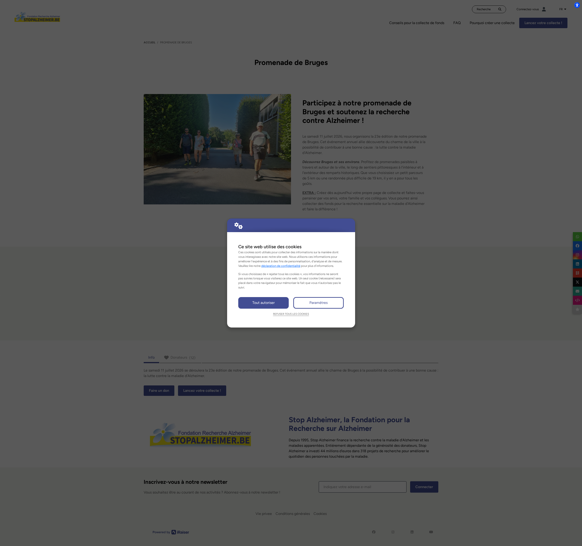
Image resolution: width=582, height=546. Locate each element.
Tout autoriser (263, 302)
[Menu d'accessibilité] (577, 5)
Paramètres (318, 302)
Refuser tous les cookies (291, 313)
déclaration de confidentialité (280, 266)
